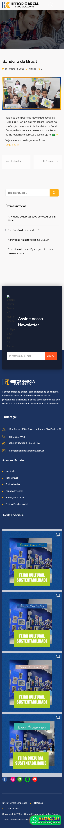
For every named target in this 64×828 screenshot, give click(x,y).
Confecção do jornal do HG (23, 230)
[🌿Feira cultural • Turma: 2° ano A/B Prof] (32, 682)
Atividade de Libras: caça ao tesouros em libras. (32, 218)
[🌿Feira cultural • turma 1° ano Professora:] (32, 743)
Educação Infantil (14, 497)
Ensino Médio (12, 484)
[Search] (54, 193)
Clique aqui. (12, 144)
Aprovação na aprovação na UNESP (28, 239)
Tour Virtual (11, 477)
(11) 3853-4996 (17, 436)
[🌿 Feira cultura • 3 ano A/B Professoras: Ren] (32, 560)
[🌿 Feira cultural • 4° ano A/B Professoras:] (32, 621)
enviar (51, 355)
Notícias (38, 803)
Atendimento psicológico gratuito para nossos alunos (30, 251)
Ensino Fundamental (16, 504)
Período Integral (14, 491)
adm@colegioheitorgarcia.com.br (26, 450)
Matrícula (10, 471)
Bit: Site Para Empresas (14, 803)
